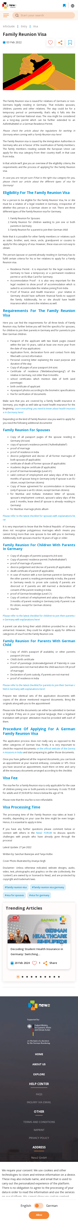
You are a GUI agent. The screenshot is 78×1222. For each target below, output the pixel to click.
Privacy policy (39, 1138)
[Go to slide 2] (22, 977)
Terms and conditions (39, 1122)
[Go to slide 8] (49, 977)
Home (39, 1054)
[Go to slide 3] (27, 977)
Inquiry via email (39, 1102)
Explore (39, 1074)
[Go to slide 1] (18, 977)
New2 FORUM (44, 832)
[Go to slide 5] (36, 977)
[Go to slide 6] (40, 977)
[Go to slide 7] (45, 977)
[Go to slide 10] (59, 977)
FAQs (39, 1094)
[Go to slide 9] (54, 977)
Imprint (39, 1130)
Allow (39, 1215)
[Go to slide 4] (31, 977)
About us (39, 1064)
